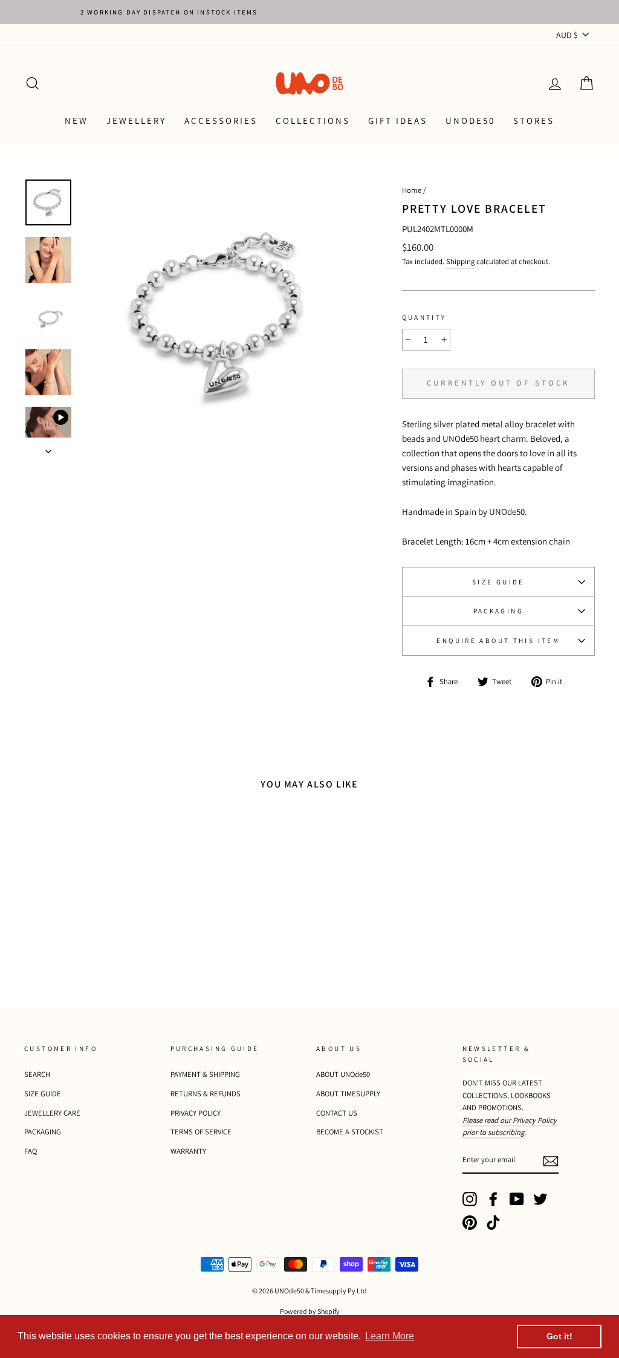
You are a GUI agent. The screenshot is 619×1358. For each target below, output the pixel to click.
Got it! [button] (559, 1336)
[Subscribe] (551, 1160)
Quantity (424, 317)
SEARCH (37, 1074)
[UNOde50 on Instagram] (469, 1199)
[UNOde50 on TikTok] (493, 1222)
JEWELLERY (136, 120)
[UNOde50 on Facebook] (493, 1199)
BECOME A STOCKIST (349, 1132)
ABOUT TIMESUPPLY (348, 1093)
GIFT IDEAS (397, 120)
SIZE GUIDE (498, 582)
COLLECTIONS (313, 120)
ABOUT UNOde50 (343, 1074)
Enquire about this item (498, 640)
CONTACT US (336, 1113)
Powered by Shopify (310, 1311)
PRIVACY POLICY (195, 1113)
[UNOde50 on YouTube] (517, 1199)
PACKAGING (498, 611)
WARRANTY (188, 1151)
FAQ (30, 1151)
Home (411, 190)
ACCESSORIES (221, 120)
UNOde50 (470, 120)
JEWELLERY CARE (52, 1113)
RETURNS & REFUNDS (205, 1093)
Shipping (460, 261)
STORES (533, 120)
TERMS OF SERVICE (201, 1132)
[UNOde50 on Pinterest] (469, 1222)
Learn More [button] (389, 1336)
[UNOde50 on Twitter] (540, 1199)
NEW (76, 120)
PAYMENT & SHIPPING (205, 1074)
